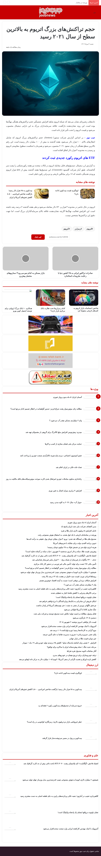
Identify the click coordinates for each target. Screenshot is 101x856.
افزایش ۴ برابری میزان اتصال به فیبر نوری (65, 491)
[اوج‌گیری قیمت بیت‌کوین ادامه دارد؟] (87, 194)
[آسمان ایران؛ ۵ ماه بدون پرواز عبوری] (91, 401)
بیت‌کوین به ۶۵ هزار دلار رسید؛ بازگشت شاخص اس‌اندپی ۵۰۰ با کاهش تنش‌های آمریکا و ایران (19, 194)
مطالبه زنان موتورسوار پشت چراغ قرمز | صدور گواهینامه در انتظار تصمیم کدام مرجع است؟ (46, 409)
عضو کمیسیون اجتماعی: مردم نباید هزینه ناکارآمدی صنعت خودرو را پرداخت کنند (51, 456)
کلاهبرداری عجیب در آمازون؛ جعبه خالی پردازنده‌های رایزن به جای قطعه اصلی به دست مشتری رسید (59, 796)
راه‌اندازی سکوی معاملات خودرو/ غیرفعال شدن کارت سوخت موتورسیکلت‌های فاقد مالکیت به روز (44, 479)
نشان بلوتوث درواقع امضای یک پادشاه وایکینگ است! (78, 812)
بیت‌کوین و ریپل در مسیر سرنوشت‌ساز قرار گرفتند (62, 738)
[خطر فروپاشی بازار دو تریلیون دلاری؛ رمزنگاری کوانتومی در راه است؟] (91, 728)
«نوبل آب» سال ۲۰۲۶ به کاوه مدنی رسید (66, 502)
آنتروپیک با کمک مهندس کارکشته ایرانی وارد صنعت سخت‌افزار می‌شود (70, 829)
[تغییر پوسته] (3, 13)
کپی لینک (38, 237)
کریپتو (66, 229)
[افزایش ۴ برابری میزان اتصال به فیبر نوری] (91, 494)
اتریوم (89, 229)
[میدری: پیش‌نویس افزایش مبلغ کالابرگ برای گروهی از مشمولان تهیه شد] (91, 436)
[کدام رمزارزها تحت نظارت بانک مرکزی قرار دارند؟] (50, 297)
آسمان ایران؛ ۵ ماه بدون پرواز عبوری (67, 397)
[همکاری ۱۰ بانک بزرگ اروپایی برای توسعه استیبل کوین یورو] (17, 297)
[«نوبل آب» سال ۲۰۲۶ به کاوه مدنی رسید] (91, 506)
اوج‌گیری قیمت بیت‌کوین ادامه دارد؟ (68, 673)
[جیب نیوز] (50, 12)
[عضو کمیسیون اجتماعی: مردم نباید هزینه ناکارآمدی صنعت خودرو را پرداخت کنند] (91, 459)
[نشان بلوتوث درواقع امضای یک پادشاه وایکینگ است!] (10, 818)
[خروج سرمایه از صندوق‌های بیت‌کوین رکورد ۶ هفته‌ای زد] (91, 711)
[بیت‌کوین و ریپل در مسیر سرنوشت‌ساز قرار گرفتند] (91, 744)
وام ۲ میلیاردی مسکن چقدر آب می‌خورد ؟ (65, 421)
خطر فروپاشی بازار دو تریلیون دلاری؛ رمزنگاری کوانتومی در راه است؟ (54, 722)
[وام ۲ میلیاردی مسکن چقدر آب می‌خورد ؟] (91, 424)
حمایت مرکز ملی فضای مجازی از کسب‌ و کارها (63, 444)
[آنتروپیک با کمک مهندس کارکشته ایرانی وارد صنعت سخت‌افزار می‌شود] (10, 834)
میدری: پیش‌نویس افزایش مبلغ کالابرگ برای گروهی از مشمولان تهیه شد (54, 432)
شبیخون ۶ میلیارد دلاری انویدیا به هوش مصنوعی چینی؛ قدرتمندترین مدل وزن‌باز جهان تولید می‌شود (60, 780)
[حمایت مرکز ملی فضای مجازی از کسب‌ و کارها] (91, 447)
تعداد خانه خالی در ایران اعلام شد (69, 467)
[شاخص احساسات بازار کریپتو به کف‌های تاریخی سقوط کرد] (83, 297)
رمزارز (78, 229)
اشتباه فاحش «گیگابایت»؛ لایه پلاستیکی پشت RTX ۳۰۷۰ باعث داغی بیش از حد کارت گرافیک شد (61, 764)
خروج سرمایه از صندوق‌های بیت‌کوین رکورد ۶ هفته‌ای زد (60, 706)
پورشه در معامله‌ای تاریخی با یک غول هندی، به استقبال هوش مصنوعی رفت (60, 3)
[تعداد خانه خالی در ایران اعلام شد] (91, 471)
